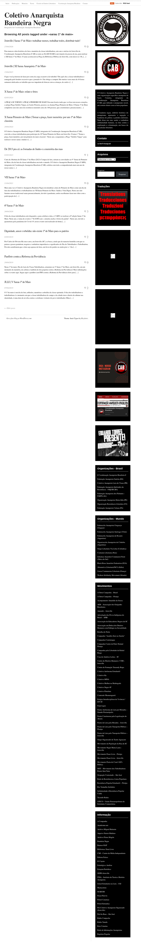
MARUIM (101, 891)
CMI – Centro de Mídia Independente (111, 853)
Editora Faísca (102, 857)
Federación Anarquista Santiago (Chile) (112, 532)
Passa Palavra (102, 895)
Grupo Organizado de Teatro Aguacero (111, 739)
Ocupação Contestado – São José (109, 775)
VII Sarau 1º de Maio (14, 177)
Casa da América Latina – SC (108, 657)
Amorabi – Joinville (104, 611)
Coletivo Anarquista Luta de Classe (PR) (112, 483)
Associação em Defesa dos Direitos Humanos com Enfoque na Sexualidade (111, 626)
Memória (25, 3)
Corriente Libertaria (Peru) (107, 552)
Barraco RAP (102, 845)
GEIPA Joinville (103, 873)
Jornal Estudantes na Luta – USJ (109, 883)
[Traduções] (112, 206)
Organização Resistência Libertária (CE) (112, 504)
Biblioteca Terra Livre (105, 849)
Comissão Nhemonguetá (106, 695)
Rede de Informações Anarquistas (109, 930)
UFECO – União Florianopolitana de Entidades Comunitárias (111, 802)
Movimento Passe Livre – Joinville (110, 758)
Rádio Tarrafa (102, 922)
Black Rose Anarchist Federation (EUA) (112, 563)
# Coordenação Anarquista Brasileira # (111, 475)
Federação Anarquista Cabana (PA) (110, 508)
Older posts (9, 308)
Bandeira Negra (103, 841)
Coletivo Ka (101, 675)
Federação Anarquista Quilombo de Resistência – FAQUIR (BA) (110, 488)
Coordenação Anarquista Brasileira (69, 3)
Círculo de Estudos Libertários (46, 3)
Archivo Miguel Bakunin (106, 829)
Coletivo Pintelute (104, 691)
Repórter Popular (103, 934)
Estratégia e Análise (104, 865)
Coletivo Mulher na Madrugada (109, 683)
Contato (85, 3)
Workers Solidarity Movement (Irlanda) (112, 575)
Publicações (15, 3)
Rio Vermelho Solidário (106, 787)
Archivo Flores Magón (105, 837)
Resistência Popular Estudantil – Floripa (112, 783)
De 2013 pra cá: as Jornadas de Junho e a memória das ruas (33, 149)
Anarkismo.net (102, 825)
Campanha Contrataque (106, 640)
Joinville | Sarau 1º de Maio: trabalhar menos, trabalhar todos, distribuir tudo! (42, 40)
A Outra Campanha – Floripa (108, 596)
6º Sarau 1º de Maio (14, 205)
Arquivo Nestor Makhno (106, 833)
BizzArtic (84, 318)
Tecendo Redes (103, 797)
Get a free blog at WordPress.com (18, 318)
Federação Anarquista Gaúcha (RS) (110, 479)
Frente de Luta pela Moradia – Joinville (112, 722)
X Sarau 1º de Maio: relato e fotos (21, 91)
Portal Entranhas (103, 903)
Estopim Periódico (104, 869)
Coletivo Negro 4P (104, 687)
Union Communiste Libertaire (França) (111, 571)
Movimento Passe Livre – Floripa (109, 754)
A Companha (102, 821)
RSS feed (126, 3)
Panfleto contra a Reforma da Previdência (25, 256)
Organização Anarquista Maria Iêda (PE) (112, 500)
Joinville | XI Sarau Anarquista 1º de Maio (25, 66)
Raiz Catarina (102, 926)
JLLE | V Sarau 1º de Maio (17, 282)
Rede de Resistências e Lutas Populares (112, 779)
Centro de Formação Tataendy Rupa (110, 667)
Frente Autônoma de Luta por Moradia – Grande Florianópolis (112, 710)
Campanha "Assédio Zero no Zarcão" (111, 636)
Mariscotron (101, 887)
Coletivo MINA (103, 679)
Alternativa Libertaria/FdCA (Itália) (110, 567)
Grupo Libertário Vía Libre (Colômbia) (111, 548)
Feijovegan (101, 705)
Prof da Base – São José (106, 914)
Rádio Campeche (103, 918)
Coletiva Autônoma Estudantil (108, 671)
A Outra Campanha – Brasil (107, 592)
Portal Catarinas (103, 899)
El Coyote (101, 861)
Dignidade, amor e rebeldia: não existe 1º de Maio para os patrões (36, 231)
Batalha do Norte (103, 632)
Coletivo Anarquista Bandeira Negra (34, 18)
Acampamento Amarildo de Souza (110, 600)
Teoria (32, 3)
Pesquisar (100, 170)
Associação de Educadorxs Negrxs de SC (112, 621)
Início (7, 3)
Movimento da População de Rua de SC (112, 743)
